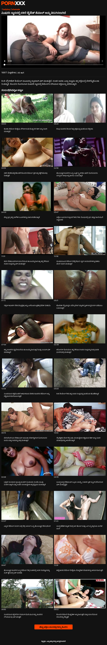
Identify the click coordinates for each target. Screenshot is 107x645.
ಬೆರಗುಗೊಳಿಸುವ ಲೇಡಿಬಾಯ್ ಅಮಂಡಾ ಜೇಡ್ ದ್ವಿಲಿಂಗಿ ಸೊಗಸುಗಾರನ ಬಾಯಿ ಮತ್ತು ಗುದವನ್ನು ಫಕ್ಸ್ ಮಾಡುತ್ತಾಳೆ (25, 439)
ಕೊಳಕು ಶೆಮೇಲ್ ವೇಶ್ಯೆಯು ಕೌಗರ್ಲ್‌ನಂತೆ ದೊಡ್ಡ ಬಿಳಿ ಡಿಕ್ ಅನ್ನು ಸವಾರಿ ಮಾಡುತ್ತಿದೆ (25, 130)
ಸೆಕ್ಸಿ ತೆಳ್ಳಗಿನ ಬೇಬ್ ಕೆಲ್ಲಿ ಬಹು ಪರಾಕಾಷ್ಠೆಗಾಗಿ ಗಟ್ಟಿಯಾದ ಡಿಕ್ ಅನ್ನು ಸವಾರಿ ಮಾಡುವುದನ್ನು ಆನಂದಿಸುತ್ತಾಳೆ (78, 439)
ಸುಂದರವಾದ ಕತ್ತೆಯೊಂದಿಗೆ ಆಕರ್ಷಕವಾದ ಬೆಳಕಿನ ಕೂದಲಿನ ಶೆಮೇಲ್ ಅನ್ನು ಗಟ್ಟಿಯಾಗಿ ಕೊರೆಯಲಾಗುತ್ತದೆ (26, 395)
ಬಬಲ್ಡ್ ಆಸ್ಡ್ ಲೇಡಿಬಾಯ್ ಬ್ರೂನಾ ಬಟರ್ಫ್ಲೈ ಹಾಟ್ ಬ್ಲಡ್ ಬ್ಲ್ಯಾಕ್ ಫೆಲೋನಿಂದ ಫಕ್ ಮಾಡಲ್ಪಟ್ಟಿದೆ (79, 483)
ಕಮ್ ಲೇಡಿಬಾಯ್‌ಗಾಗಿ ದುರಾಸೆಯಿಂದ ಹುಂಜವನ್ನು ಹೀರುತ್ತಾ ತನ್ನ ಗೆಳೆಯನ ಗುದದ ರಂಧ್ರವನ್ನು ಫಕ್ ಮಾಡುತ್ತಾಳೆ (26, 262)
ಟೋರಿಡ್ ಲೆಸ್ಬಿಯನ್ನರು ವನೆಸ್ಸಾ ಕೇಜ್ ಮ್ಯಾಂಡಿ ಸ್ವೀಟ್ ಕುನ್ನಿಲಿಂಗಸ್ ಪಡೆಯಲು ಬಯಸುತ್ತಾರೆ (79, 306)
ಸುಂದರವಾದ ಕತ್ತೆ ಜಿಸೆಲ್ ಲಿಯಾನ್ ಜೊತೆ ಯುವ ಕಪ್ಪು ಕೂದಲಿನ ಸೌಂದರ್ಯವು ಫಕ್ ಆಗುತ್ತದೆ (23, 615)
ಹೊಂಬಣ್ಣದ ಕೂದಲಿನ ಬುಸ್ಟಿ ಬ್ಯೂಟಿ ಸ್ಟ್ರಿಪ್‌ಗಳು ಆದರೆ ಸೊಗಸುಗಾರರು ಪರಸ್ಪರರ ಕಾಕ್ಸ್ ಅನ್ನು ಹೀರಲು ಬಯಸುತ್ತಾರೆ (77, 174)
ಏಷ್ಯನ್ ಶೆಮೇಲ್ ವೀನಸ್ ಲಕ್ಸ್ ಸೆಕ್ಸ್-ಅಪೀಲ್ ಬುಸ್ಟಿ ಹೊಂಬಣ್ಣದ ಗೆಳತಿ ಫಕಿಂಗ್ (27, 526)
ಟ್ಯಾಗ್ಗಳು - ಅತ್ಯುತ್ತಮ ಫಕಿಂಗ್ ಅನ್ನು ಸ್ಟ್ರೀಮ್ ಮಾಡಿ (13, 3)
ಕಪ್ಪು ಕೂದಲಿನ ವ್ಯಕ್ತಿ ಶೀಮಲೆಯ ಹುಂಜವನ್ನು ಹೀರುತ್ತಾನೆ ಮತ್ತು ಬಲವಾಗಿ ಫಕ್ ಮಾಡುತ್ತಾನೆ (27, 351)
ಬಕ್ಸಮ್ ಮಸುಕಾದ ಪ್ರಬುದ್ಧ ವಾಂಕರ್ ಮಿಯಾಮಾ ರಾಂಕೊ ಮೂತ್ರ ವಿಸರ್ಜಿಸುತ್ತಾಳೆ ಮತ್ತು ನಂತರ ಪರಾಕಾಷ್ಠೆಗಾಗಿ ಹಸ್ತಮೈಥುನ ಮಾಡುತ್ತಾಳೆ (25, 483)
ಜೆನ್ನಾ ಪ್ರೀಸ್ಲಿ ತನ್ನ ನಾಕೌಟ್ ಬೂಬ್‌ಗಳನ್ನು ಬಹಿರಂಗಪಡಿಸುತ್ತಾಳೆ (22, 217)
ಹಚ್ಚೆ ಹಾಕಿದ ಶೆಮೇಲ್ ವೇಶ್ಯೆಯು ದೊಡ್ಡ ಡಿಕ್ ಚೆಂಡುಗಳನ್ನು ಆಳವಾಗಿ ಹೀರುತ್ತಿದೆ (79, 570)
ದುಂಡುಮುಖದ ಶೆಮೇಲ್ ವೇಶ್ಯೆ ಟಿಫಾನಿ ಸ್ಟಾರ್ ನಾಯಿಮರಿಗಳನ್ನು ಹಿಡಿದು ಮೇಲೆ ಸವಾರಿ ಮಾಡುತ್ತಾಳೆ (78, 262)
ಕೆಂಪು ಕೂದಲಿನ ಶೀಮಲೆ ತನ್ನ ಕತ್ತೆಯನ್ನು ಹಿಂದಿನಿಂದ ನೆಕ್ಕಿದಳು (74, 129)
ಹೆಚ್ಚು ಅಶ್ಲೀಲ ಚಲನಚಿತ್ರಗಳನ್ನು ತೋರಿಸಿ (53, 627)
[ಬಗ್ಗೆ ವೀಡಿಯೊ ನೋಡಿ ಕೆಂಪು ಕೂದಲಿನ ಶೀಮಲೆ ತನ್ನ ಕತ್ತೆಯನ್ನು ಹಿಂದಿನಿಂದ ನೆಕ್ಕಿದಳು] (80, 108)
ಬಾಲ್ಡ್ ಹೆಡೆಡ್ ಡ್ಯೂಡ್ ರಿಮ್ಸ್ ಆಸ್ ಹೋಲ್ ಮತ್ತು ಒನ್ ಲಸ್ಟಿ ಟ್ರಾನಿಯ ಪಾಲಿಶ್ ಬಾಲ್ (79, 527)
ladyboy (6, 9)
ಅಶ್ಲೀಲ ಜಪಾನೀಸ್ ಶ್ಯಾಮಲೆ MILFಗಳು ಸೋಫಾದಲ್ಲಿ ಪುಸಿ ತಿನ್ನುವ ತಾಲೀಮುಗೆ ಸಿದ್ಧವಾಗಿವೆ (79, 218)
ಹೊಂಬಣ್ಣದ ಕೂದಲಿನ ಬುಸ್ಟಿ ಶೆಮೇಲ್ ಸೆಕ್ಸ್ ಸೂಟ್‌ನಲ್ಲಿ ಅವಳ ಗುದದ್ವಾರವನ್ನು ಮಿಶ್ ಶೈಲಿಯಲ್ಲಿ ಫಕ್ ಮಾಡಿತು (27, 571)
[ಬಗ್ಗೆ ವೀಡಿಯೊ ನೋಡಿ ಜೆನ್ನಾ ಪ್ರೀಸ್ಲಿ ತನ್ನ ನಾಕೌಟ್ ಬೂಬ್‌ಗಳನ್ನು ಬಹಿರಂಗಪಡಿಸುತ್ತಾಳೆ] (27, 196)
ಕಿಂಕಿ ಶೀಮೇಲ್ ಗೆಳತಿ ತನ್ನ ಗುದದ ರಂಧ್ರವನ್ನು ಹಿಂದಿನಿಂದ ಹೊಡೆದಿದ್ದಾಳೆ (77, 394)
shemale (16, 9)
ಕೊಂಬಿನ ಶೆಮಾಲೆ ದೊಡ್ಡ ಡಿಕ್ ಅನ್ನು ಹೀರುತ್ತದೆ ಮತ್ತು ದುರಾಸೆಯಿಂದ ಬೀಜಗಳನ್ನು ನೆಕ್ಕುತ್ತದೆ (76, 615)
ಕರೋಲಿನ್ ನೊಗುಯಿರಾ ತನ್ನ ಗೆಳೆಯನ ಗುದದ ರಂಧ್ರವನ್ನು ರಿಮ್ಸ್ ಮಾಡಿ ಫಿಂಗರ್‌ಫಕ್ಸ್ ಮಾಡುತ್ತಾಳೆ (77, 351)
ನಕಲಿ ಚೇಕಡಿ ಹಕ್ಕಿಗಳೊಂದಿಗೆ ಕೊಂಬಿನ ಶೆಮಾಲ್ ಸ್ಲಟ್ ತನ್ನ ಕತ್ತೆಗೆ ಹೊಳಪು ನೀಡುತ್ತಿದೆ (26, 174)
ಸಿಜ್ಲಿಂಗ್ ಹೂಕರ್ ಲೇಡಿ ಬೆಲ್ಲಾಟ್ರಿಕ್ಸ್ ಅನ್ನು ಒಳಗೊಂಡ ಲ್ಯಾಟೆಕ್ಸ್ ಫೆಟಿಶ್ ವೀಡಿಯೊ (27, 305)
